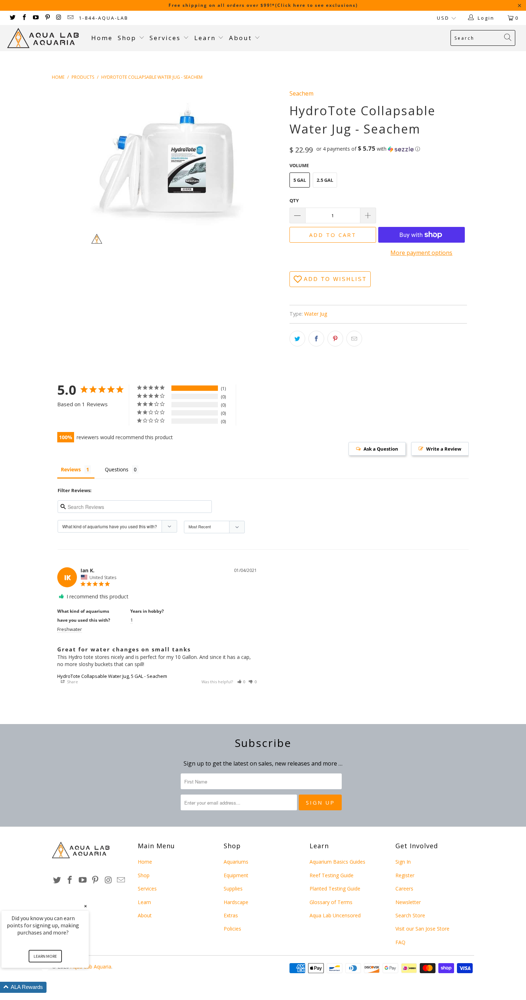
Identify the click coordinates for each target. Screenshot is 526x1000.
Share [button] (72, 681)
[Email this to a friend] (354, 338)
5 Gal (299, 180)
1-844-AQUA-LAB (103, 18)
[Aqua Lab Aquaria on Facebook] (23, 18)
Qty (294, 200)
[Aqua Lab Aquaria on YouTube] (35, 18)
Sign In (403, 861)
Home (102, 38)
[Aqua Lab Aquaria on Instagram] (58, 18)
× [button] (85, 906)
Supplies (233, 888)
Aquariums (236, 861)
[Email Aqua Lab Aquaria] (70, 18)
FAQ (400, 942)
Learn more (45, 956)
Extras (231, 915)
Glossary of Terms (331, 902)
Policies (232, 928)
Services (166, 38)
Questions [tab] (116, 469)
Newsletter (408, 902)
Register (404, 875)
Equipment (236, 875)
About (241, 38)
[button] (368, 148)
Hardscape (236, 902)
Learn (206, 38)
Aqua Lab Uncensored (335, 915)
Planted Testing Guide (335, 888)
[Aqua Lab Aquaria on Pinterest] (47, 18)
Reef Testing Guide (332, 875)
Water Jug (315, 313)
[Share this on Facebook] (316, 338)
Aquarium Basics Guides (337, 861)
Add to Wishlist (335, 279)
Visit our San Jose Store (422, 928)
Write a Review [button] (443, 449)
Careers (404, 888)
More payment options (421, 253)
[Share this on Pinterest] (335, 338)
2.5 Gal (325, 180)
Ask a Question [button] (381, 449)
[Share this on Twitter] (297, 338)
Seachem (301, 93)
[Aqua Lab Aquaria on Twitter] (12, 18)
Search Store (410, 915)
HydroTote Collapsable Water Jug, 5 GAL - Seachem (112, 676)
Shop (127, 38)
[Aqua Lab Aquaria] (45, 38)
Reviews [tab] (71, 469)
